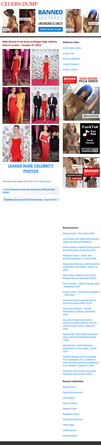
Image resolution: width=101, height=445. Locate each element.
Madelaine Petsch (71, 414)
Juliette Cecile (69, 430)
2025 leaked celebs (72, 48)
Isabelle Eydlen (70, 408)
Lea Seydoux (69, 397)
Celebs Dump (19, 4)
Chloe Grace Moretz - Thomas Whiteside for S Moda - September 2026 (79, 311)
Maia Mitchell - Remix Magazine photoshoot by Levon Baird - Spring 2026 (79, 348)
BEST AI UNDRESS (71, 58)
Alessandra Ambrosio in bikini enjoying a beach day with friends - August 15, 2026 (81, 266)
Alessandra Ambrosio (73, 419)
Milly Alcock (45, 181)
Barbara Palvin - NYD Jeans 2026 (78, 233)
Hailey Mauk (68, 424)
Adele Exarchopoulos (73, 392)
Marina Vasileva (70, 403)
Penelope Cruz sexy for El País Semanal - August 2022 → (31, 199)
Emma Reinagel (70, 435)
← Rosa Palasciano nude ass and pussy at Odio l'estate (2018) (28, 190)
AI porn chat (68, 53)
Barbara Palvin (69, 387)
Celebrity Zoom (70, 69)
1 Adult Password (71, 64)
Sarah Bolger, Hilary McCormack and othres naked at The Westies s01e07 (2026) (80, 337)
